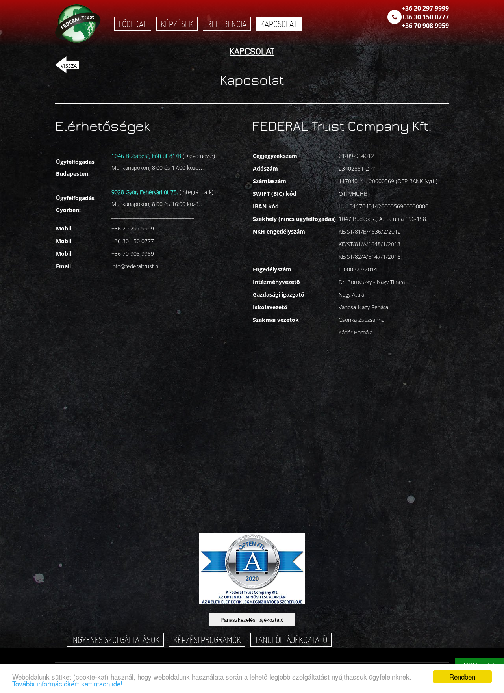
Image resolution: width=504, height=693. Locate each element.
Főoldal (133, 24)
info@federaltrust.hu (136, 266)
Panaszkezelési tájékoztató (252, 620)
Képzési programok (207, 639)
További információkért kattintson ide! (67, 683)
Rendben (462, 677)
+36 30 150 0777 (425, 17)
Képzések (177, 24)
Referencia (226, 24)
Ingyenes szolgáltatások (115, 639)
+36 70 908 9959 (425, 25)
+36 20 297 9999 (425, 8)
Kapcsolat (278, 24)
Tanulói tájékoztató (291, 639)
